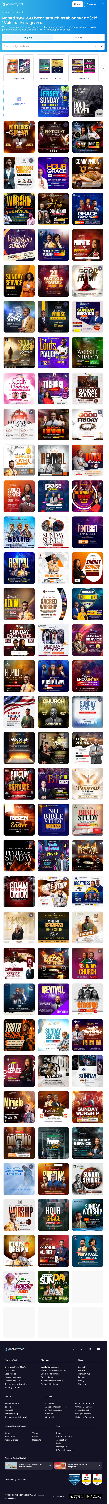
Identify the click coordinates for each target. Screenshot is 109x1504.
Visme (35, 1433)
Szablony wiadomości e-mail (53, 1370)
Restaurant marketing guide (17, 1417)
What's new (10, 1370)
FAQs (58, 1443)
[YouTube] (98, 1349)
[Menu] (103, 4)
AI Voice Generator (83, 1407)
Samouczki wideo (12, 1403)
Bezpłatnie (83, 1367)
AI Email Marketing (53, 1410)
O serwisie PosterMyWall (15, 1367)
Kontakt (59, 1433)
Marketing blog (11, 1414)
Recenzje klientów (13, 1387)
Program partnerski (13, 1377)
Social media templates (51, 1374)
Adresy (78, 37)
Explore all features (49, 1384)
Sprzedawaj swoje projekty (17, 1384)
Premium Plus (84, 1374)
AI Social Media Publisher (56, 1407)
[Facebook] (73, 1349)
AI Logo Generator (83, 1414)
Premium (82, 1370)
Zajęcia (8, 1407)
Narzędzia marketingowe (52, 1380)
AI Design (49, 1403)
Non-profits (83, 1384)
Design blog (10, 1410)
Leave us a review (12, 1380)
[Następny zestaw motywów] (103, 68)
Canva (7, 1433)
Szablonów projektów (50, 1367)
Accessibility (61, 1440)
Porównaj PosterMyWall (15, 1426)
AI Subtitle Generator (84, 1403)
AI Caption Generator (84, 1417)
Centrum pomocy (64, 1436)
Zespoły (81, 1377)
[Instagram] (82, 1349)
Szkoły (81, 1380)
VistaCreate (10, 1436)
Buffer (35, 1436)
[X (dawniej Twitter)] (90, 1349)
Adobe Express (11, 1440)
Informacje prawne (64, 1450)
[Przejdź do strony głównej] (11, 4)
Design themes (47, 1377)
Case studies (10, 1374)
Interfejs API (61, 1447)
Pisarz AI (49, 1414)
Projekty (28, 37)
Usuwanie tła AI (82, 1410)
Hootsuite (36, 1440)
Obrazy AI (49, 1417)
